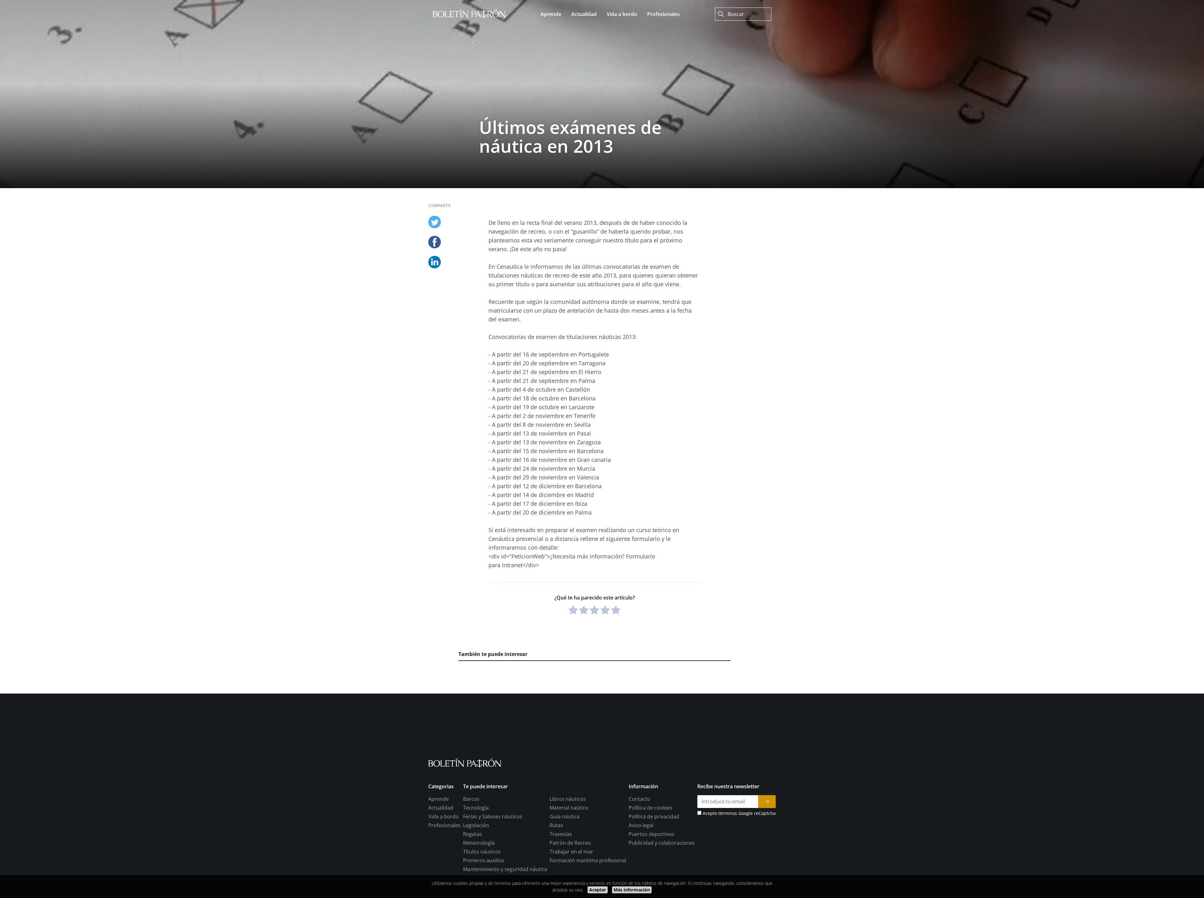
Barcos (471, 798)
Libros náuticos (568, 798)
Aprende (438, 798)
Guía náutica (564, 816)
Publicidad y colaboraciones (662, 842)
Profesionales (444, 825)
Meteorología (479, 842)
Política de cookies (650, 807)
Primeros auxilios (483, 860)
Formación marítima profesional (588, 860)
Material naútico (569, 807)
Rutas (556, 825)
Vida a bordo (443, 816)
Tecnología (476, 807)
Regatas (472, 834)
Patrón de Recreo (570, 842)
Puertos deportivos (651, 834)
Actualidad (440, 807)
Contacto (639, 798)
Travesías (561, 834)
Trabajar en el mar (571, 851)
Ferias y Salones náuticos (492, 816)
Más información (632, 890)
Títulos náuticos (482, 851)
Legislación (476, 825)
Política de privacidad (654, 816)
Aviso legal (641, 825)
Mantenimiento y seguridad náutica (505, 869)
